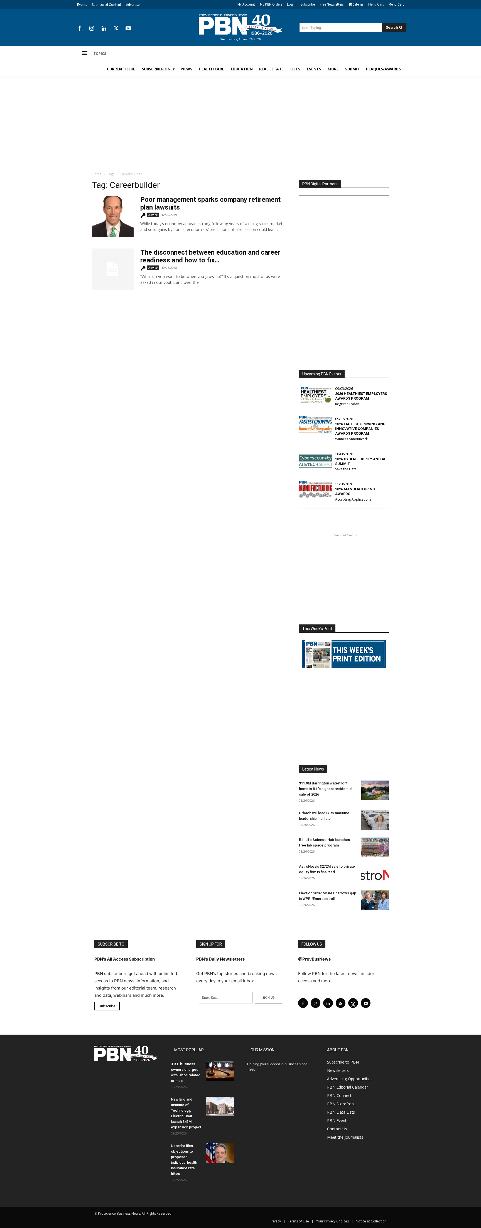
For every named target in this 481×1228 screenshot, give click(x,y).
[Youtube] (128, 28)
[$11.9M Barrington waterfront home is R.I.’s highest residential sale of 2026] (375, 790)
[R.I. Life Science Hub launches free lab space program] (375, 847)
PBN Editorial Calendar (347, 1087)
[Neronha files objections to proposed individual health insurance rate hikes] (220, 1153)
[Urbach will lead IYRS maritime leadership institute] (375, 820)
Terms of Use (298, 1221)
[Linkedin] (104, 28)
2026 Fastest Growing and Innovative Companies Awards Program (360, 428)
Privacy (275, 1221)
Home (97, 174)
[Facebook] (79, 28)
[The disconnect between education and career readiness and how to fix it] (113, 269)
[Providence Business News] (240, 24)
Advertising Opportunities (349, 1078)
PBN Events (338, 1120)
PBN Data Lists (341, 1112)
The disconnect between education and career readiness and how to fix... (210, 256)
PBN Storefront (341, 1103)
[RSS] (340, 1003)
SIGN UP (268, 997)
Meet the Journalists (345, 1137)
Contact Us (337, 1128)
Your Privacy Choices (332, 1221)
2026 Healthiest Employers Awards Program (361, 396)
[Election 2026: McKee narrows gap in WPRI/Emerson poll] (375, 900)
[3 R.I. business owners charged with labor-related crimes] (220, 1071)
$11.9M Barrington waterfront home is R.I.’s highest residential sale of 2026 (325, 788)
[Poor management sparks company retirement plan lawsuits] (113, 216)
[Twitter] (116, 28)
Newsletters (338, 1070)
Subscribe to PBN (343, 1062)
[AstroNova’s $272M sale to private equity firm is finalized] (375, 873)
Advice (153, 215)
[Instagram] (91, 28)
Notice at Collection (371, 1221)
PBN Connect (339, 1095)
